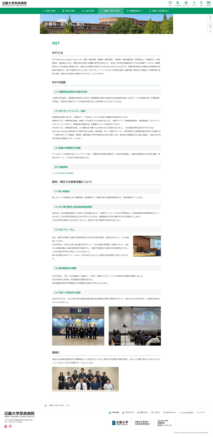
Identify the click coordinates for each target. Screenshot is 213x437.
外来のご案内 (70, 11)
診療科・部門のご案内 (112, 11)
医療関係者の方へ (136, 11)
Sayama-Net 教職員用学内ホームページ (165, 423)
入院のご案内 (89, 11)
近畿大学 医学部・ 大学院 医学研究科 (142, 423)
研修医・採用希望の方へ (160, 11)
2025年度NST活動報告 (64, 173)
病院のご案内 (50, 11)
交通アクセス (143, 412)
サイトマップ (201, 412)
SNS (170, 5)
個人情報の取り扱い (169, 412)
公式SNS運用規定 (187, 412)
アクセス (194, 5)
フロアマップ (186, 5)
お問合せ (208, 5)
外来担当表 (178, 5)
